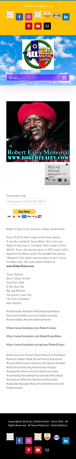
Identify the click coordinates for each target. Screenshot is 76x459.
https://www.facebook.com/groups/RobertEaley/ (35, 344)
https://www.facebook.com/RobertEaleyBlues (33, 336)
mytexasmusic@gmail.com (38, 5)
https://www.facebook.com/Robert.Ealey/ (31, 328)
